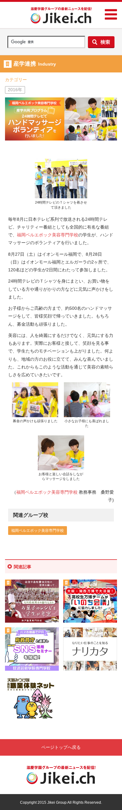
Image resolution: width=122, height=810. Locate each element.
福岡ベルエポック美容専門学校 (47, 234)
